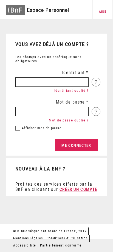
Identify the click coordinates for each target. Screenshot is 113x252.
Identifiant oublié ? (71, 90)
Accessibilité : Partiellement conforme (47, 245)
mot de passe (42, 128)
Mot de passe (70, 102)
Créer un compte (78, 189)
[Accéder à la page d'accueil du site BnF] (15, 8)
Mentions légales (28, 238)
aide (102, 11)
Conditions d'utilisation (67, 238)
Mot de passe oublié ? (69, 120)
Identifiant (73, 72)
